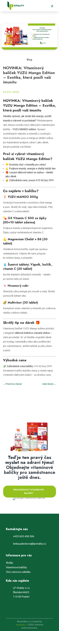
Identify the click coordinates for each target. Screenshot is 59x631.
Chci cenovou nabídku (18, 571)
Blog (29, 59)
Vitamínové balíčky (16, 567)
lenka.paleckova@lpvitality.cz (29, 543)
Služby (9, 562)
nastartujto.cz (22, 625)
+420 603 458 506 (23, 536)
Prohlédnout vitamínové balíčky (28, 491)
